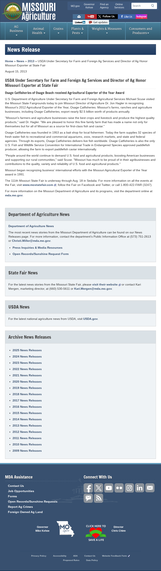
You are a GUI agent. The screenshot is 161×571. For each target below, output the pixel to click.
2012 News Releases (27, 431)
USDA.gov (90, 318)
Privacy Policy (38, 556)
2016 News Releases (27, 406)
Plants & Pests (77, 31)
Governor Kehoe (89, 6)
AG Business (16, 29)
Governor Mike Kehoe (42, 529)
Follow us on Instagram (141, 16)
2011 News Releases (27, 438)
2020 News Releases (27, 381)
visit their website (105, 284)
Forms (12, 496)
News (20, 61)
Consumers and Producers (140, 31)
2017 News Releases (27, 400)
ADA (75, 556)
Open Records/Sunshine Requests (32, 501)
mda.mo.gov (14, 195)
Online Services (119, 6)
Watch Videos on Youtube (91, 16)
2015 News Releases (27, 413)
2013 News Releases (27, 425)
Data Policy (92, 560)
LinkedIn (80, 22)
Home (9, 61)
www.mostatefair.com (38, 184)
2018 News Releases (27, 394)
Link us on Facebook (88, 488)
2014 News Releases (27, 419)
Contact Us (16, 485)
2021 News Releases (27, 375)
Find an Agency (104, 6)
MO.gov (75, 6)
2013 (31, 61)
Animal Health (38, 31)
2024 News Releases (27, 356)
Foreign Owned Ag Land (25, 512)
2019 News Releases (27, 388)
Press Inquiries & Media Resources (37, 247)
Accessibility (59, 556)
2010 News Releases (27, 444)
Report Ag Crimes (20, 506)
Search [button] (153, 6)
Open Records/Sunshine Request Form (41, 254)
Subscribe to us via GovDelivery (98, 22)
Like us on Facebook (127, 16)
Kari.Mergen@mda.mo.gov (93, 288)
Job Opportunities (21, 491)
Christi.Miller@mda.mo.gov (31, 240)
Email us (79, 16)
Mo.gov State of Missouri (65, 529)
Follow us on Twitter (107, 16)
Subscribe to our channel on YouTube (108, 488)
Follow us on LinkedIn (139, 488)
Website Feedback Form (114, 556)
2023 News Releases (27, 362)
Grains (58, 29)
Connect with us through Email (150, 488)
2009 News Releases (27, 450)
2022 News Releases (27, 369)
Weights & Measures (107, 29)
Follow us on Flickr (119, 488)
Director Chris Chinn (119, 529)
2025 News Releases (27, 350)
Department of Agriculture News (31, 226)
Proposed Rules (71, 560)
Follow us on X (98, 488)
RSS (98, 498)
